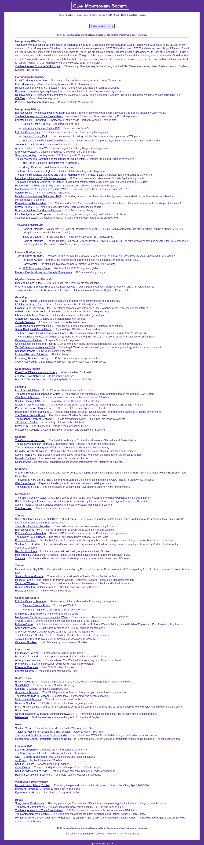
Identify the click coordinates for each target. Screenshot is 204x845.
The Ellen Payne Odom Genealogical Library (40, 333)
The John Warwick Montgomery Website (38, 447)
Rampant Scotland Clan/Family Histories (38, 210)
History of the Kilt (24, 590)
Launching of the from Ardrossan (40, 178)
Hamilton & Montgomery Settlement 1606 (38, 196)
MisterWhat (21, 717)
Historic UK (21, 426)
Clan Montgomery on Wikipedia (33, 214)
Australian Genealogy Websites (33, 326)
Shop (116, 15)
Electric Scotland (24, 681)
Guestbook (133, 15)
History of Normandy (26, 789)
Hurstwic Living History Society (32, 785)
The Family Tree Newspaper (31, 497)
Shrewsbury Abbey (25, 155)
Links (79, 15)
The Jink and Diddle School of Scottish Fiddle (41, 735)
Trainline (20, 558)
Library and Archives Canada (31, 315)
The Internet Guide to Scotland (32, 696)
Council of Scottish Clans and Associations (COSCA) (45, 713)
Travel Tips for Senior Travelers (32, 526)
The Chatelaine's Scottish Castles (34, 635)
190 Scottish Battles (26, 422)
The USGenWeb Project (29, 336)
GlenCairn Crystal (25, 483)
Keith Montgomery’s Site (29, 84)
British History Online (27, 706)
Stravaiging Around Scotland (31, 638)
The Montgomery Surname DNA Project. (38, 66)
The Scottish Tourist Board (30, 415)
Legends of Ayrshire (26, 749)
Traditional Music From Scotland (33, 731)
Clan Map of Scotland (27, 397)
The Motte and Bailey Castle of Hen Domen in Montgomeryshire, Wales (55, 182)
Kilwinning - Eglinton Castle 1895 (41, 128)
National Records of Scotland (31, 354)
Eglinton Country (24, 671)
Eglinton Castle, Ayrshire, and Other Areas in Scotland (45, 112)
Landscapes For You (27, 653)
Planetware (21, 663)
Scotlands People (25, 351)
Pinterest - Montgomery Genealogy (34, 102)
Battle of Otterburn (33, 229)
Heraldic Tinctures (25, 458)
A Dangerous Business (28, 660)
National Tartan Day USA (29, 569)
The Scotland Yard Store (29, 479)
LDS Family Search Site (28, 304)
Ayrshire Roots (23, 192)
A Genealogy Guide (26, 361)
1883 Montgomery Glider (37, 268)
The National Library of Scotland (33, 419)
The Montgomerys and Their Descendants (39, 116)
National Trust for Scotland (30, 404)
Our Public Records (26, 300)
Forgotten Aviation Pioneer (38, 259)
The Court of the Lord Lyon (30, 440)
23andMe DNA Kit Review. (30, 376)
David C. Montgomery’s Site (31, 80)
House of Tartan (24, 580)
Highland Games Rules (28, 283)
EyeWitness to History (27, 792)
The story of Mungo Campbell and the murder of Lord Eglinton (50, 159)
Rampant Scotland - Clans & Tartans (35, 587)
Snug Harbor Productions (29, 803)
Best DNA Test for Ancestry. (30, 379)
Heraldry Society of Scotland (31, 451)
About (143, 15)
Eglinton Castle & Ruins (36, 124)
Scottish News (23, 504)
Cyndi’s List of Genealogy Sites (33, 308)
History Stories (23, 207)
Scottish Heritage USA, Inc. (30, 401)
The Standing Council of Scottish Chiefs (37, 394)
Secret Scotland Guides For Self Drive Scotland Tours (45, 519)
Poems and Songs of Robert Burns (34, 408)
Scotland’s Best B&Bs (27, 544)
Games (102, 15)
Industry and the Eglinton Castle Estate (44, 140)
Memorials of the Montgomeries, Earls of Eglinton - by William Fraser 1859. (57, 817)
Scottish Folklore (24, 764)
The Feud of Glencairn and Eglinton (35, 171)
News (123, 15)
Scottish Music (23, 728)
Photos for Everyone (26, 667)
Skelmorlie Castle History (29, 144)
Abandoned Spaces (26, 217)
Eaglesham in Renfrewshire (31, 203)
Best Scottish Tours (26, 551)
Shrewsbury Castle (26, 151)
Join (86, 15)
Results (74, 62)
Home (61, 15)
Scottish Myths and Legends (31, 771)
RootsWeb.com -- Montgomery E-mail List (38, 91)
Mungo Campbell (32, 167)
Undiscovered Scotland (28, 699)
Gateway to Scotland (27, 692)
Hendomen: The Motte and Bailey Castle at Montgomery (46, 185)
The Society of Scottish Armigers (33, 444)
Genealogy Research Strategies (33, 358)
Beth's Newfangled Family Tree (33, 501)
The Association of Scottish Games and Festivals (42, 290)
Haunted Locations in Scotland (32, 774)
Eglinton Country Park (27, 132)
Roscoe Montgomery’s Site (30, 87)
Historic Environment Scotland (32, 411)
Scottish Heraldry (25, 454)
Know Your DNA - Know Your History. (36, 372)
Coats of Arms (23, 462)
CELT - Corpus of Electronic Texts (34, 756)
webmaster (84, 833)
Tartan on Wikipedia (26, 583)
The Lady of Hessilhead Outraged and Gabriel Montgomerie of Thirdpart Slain (59, 174)
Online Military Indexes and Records (35, 343)
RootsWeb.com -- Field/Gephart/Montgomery (40, 95)
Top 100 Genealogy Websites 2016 (35, 347)
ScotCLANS (22, 685)
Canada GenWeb (25, 322)
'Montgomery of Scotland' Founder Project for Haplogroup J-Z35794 (53, 44)
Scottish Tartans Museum (29, 576)
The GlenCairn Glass (27, 486)
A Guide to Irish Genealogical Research (37, 311)
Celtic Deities (22, 767)
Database (70, 15)
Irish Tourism (22, 554)
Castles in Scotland (26, 642)
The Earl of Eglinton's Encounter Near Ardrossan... (51, 163)
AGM (110, 15)
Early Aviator (30, 264)
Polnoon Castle (24, 624)
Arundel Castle (23, 148)
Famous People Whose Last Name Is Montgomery (43, 272)
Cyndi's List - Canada (27, 318)
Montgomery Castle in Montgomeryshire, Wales (41, 189)
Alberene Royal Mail (26, 472)
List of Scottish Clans (27, 390)
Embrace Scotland (25, 540)
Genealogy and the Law (28, 340)
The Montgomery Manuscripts (32, 814)
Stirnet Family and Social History (33, 329)
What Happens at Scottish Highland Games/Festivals (45, 286)
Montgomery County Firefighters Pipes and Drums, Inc (45, 739)
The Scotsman (23, 508)
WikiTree (20, 98)
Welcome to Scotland (27, 429)
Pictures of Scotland (26, 656)
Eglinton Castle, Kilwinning (30, 120)
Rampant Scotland (25, 703)
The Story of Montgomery (29, 807)
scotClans (20, 760)
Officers (93, 15)
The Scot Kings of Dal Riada (31, 753)
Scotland (20, 688)
